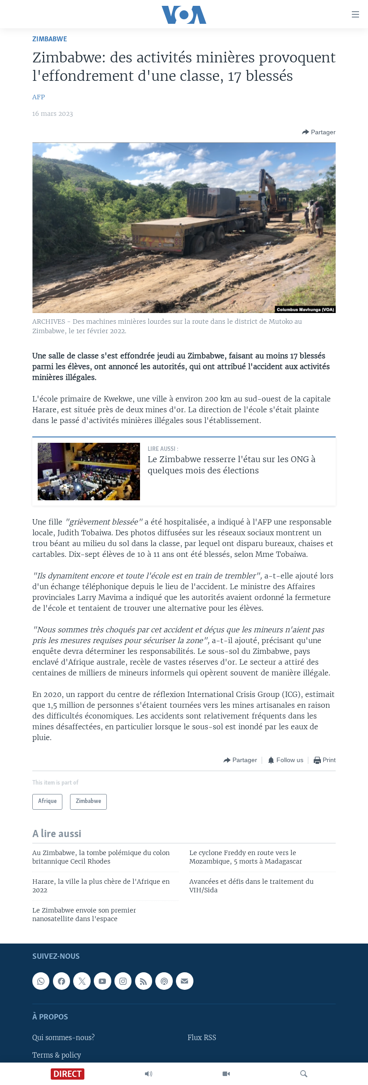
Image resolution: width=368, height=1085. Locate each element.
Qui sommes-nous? (63, 1038)
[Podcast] (163, 980)
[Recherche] (303, 1074)
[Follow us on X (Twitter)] (81, 980)
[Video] (226, 1074)
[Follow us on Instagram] (122, 980)
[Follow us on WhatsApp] (40, 980)
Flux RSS (202, 1038)
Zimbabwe (49, 39)
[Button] (319, 132)
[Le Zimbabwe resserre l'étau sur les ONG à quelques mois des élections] (89, 471)
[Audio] (148, 1074)
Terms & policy (56, 1055)
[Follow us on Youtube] (102, 980)
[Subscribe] (184, 980)
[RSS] (143, 980)
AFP (38, 97)
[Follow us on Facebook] (61, 980)
